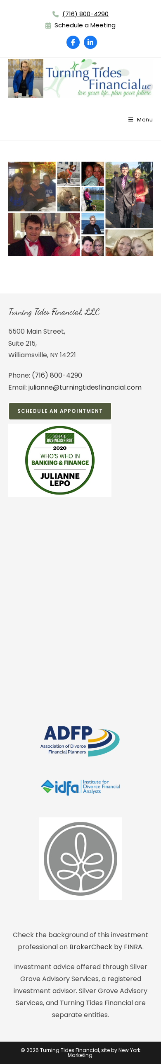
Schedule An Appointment (60, 410)
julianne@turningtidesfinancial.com (85, 387)
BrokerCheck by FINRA (105, 947)
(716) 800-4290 (85, 14)
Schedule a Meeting (85, 25)
